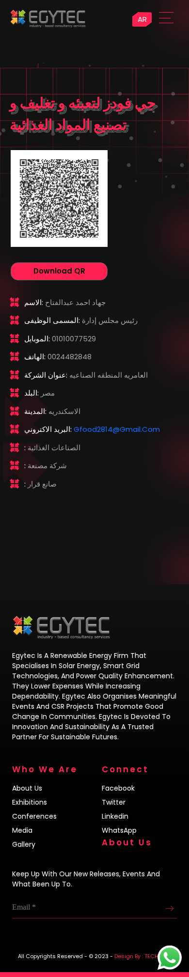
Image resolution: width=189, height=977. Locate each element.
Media (22, 830)
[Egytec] (92, 14)
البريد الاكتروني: (48, 429)
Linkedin (115, 816)
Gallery (23, 844)
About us (27, 788)
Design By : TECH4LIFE (143, 956)
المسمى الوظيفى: (52, 320)
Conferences (34, 816)
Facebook (118, 788)
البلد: (31, 393)
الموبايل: (37, 339)
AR (142, 19)
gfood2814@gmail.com (117, 429)
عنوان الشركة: (45, 375)
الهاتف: (35, 356)
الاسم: (33, 302)
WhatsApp (119, 830)
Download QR (59, 271)
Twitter (114, 802)
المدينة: (35, 411)
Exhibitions (29, 802)
